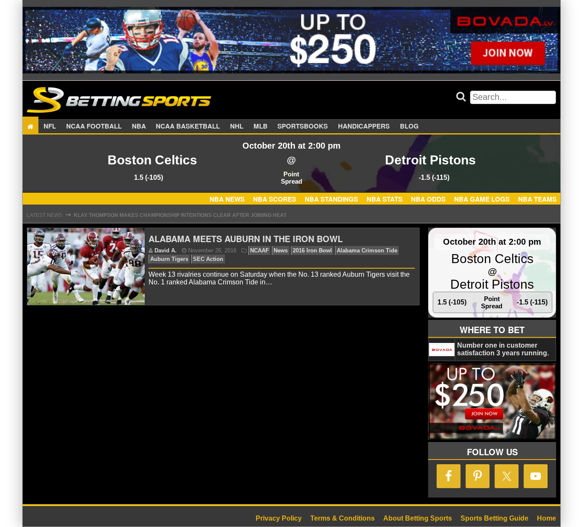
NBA (139, 126)
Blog (409, 126)
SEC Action (208, 259)
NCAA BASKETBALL (188, 126)
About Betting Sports (417, 518)
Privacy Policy (279, 518)
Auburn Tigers (169, 259)
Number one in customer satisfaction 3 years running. (503, 349)
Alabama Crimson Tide (367, 250)
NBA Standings (331, 199)
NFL (50, 126)
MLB (261, 126)
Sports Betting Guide (494, 518)
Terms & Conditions (342, 518)
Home (546, 518)
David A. (165, 250)
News (281, 250)
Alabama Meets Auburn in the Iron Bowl (246, 238)
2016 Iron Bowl (312, 250)
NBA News (227, 199)
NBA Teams (537, 199)
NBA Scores (274, 199)
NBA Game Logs (482, 199)
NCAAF (259, 250)
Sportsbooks (302, 126)
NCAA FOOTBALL (94, 126)
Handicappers (364, 126)
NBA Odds (428, 199)
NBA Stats (384, 199)
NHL (236, 126)
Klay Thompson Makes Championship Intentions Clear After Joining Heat (180, 215)
